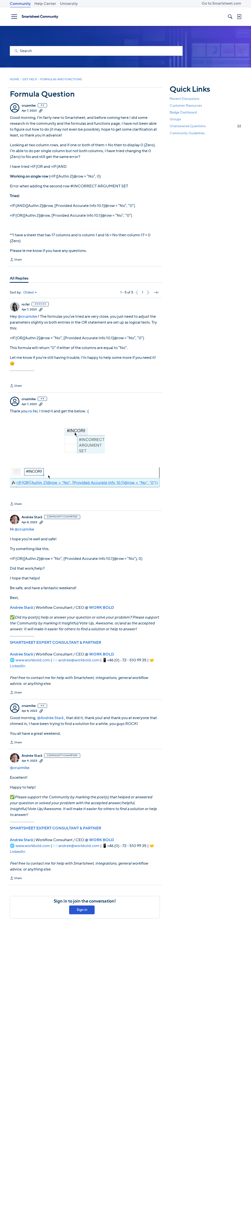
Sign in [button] (82, 909)
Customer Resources (186, 105)
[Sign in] (239, 16)
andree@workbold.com (79, 660)
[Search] (230, 16)
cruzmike (29, 105)
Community (20, 3)
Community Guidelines (187, 133)
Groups (175, 119)
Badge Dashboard (183, 112)
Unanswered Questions (205, 126)
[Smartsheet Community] (40, 17)
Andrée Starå (32, 517)
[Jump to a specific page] (156, 292)
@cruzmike (27, 316)
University (69, 3)
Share (16, 260)
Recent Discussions (184, 98)
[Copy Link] (41, 110)
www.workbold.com (32, 660)
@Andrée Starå (50, 718)
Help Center (45, 3)
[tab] (19, 278)
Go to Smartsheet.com (221, 3)
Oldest (28, 292)
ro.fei (26, 304)
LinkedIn (17, 666)
